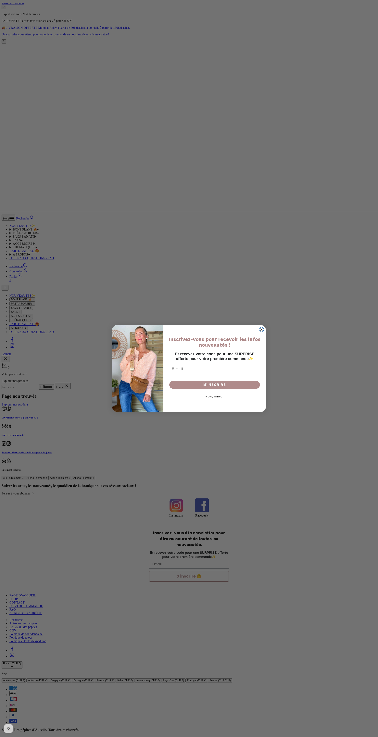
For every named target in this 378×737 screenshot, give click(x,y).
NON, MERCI (215, 396)
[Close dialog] (261, 329)
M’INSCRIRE (214, 384)
